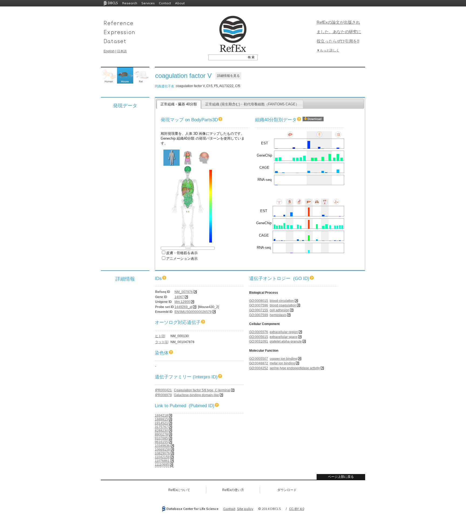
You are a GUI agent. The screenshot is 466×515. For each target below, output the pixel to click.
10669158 (162, 449)
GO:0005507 (258, 359)
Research (129, 3)
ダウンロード (287, 490)
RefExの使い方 (233, 490)
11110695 (162, 464)
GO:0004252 (258, 368)
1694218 (161, 415)
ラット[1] (161, 342)
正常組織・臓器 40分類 (178, 104)
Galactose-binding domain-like (196, 395)
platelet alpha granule (286, 341)
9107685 (161, 438)
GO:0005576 (258, 332)
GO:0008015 (258, 301)
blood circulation (282, 301)
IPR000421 (163, 390)
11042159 (162, 457)
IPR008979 (163, 395)
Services (148, 3)
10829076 (162, 453)
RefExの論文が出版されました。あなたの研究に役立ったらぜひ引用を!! (339, 31)
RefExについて (179, 490)
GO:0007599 (258, 315)
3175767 (161, 427)
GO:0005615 (258, 337)
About (180, 3)
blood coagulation (283, 305)
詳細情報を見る (228, 76)
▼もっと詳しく (328, 50)
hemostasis (278, 315)
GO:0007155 (258, 310)
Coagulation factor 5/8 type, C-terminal (202, 390)
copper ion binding (283, 359)
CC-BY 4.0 (296, 509)
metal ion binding (282, 363)
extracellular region (284, 332)
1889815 (161, 419)
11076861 (162, 461)
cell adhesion (279, 310)
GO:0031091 (258, 341)
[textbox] (227, 57)
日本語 (122, 51)
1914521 (161, 423)
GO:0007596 (258, 305)
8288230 (161, 431)
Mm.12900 (182, 302)
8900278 (161, 434)
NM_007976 (183, 292)
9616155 (161, 442)
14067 (179, 297)
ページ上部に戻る (341, 477)
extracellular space (283, 337)
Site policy (245, 509)
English (109, 51)
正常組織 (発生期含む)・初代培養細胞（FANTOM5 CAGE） (252, 104)
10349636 (162, 446)
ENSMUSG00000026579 (193, 312)
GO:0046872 (258, 363)
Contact (165, 3)
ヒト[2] (160, 336)
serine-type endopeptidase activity (295, 368)
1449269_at (183, 307)
